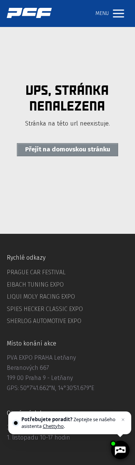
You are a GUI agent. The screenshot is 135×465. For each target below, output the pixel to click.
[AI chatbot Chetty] (120, 450)
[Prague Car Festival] (29, 13)
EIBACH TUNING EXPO (35, 284)
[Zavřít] (123, 420)
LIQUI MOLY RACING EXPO (41, 296)
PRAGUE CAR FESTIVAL (36, 272)
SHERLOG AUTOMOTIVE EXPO (44, 320)
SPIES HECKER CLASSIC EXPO (45, 308)
